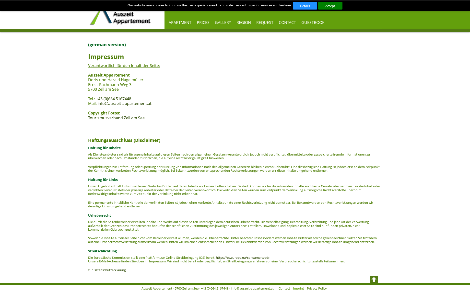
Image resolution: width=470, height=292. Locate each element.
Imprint (298, 288)
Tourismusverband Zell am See (116, 118)
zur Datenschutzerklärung (107, 270)
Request (264, 22)
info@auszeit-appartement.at (125, 103)
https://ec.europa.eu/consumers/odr (243, 257)
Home (122, 14)
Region (243, 22)
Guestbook (313, 22)
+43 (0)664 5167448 (113, 98)
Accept (330, 6)
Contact (287, 22)
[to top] (374, 279)
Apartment (180, 22)
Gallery (223, 22)
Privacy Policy (317, 288)
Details (305, 6)
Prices (203, 22)
